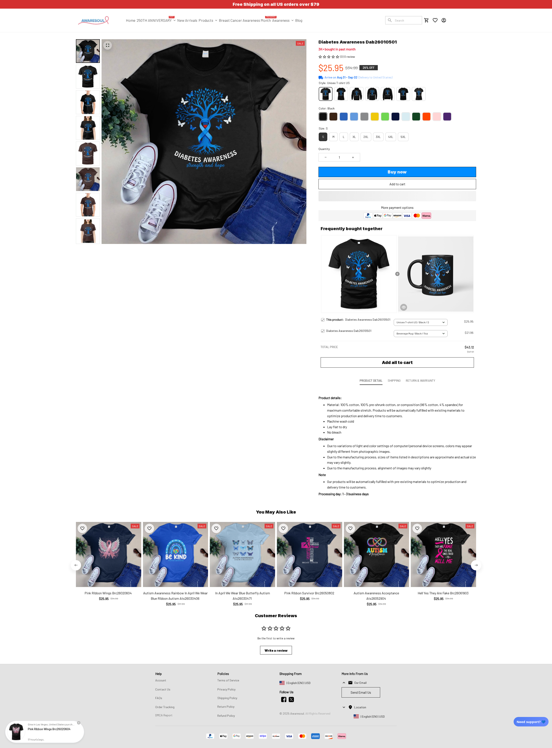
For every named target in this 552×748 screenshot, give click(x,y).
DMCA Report (163, 715)
